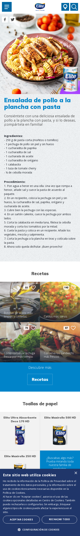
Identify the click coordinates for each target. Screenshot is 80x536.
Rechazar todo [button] (59, 519)
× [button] (75, 473)
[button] (40, 530)
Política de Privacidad (53, 481)
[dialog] (40, 502)
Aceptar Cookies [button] (21, 519)
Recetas (40, 379)
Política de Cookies (14, 492)
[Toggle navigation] (7, 7)
